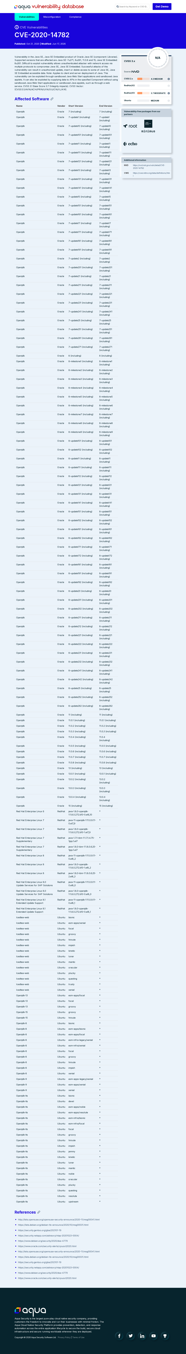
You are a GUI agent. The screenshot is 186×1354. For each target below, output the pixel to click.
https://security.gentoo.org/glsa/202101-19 (39, 1230)
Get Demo (162, 6)
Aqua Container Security (30, 1312)
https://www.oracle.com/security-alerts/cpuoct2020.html (47, 1246)
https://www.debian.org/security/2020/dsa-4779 (43, 1241)
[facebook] (120, 1336)
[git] (165, 1336)
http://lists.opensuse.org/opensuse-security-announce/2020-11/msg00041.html (59, 1219)
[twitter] (131, 1336)
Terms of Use (78, 1337)
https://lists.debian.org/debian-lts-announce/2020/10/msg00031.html (53, 1225)
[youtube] (154, 1336)
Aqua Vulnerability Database (49, 7)
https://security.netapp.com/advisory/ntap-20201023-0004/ (48, 1235)
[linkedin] (143, 1336)
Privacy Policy (64, 1337)
